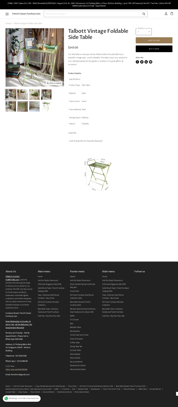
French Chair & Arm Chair (79, 335)
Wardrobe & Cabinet (78, 365)
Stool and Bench (76, 361)
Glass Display (75, 354)
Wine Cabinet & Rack (78, 369)
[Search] (144, 14)
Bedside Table (75, 327)
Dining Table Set (76, 346)
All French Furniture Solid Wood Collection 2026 (96, 386)
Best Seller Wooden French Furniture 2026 (130, 386)
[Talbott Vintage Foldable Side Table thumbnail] (10, 94)
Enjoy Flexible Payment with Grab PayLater (50, 386)
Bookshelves (75, 331)
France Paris (74, 291)
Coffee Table (75, 342)
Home (8, 23)
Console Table (75, 350)
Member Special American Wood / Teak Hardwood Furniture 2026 (28, 389)
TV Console (74, 319)
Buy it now (154, 49)
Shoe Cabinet (75, 358)
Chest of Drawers (76, 338)
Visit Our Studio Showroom (48, 280)
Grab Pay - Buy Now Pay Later (49, 316)
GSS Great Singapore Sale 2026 (49, 284)
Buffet (72, 316)
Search (72, 276)
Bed (71, 323)
